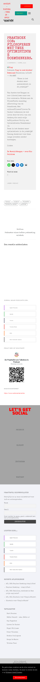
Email (6, 509)
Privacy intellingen (14, 672)
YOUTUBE (6, 9)
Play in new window (23, 70)
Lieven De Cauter (11, 204)
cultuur (16, 202)
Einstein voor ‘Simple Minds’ (17, 600)
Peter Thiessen (12, 632)
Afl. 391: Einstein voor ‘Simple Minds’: (21, 597)
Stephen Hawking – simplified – (18, 587)
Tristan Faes (12, 643)
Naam (6, 503)
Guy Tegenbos (12, 621)
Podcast (15, 183)
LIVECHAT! (27, 6)
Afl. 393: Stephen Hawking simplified (20, 583)
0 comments (11, 63)
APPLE (6, 18)
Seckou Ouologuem (14, 636)
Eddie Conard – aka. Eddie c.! (18, 617)
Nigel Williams (13, 628)
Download (11, 73)
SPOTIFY (6, 4)
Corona (7, 202)
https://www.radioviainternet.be (14, 393)
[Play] (20, 67)
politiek (23, 204)
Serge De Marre (12, 639)
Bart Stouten (12, 613)
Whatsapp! (20, 13)
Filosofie (26, 202)
